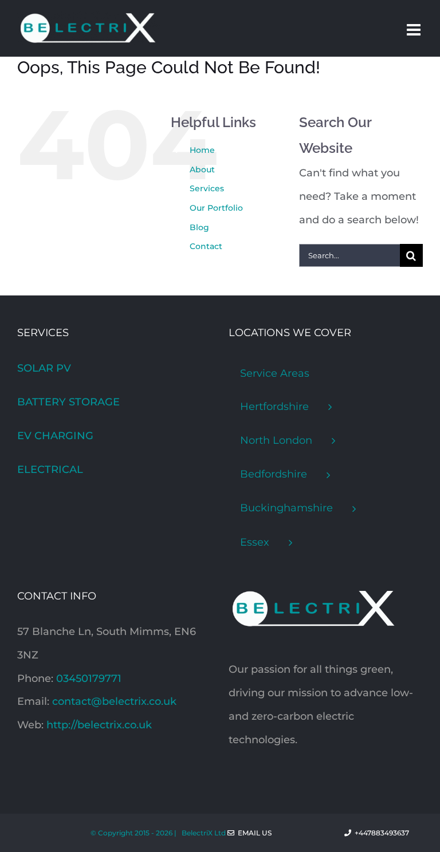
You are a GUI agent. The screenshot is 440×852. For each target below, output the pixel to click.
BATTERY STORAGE (68, 402)
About (202, 169)
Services (207, 188)
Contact (206, 246)
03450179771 (88, 678)
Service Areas (274, 373)
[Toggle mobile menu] (415, 30)
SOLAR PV (44, 368)
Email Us (253, 833)
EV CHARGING (55, 435)
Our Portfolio (216, 208)
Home (202, 150)
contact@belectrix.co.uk (114, 701)
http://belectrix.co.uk (99, 725)
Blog (199, 227)
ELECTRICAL (50, 469)
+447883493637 (387, 833)
